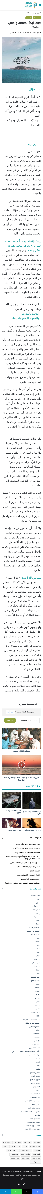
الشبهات (37, 966)
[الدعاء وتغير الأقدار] (11, 823)
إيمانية (38, 913)
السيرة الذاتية (35, 963)
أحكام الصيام (6, 1142)
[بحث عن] (40, 5)
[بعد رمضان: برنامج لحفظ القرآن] (11, 800)
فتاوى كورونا (35, 1083)
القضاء (38, 1016)
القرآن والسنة (35, 1012)
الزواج (38, 952)
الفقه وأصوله (15, 1146)
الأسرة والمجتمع (35, 1146)
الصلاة (38, 970)
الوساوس (37, 1041)
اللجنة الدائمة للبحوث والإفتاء (30, 1019)
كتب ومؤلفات (35, 1097)
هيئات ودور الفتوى (33, 1122)
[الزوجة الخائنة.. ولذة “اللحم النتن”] (31, 800)
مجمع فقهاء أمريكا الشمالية (30, 1111)
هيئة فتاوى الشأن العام (32, 1129)
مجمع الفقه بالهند (34, 1108)
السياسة (37, 959)
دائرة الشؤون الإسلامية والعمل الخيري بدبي (26, 1051)
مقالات (37, 1115)
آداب (38, 899)
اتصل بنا (21, 1178)
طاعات (38, 1065)
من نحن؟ (18, 1175)
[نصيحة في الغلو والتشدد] (31, 823)
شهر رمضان (36, 1154)
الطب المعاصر (35, 977)
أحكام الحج (37, 1142)
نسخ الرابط (10, 720)
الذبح (38, 945)
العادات (37, 991)
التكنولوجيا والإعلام (33, 931)
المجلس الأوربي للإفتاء (32, 1023)
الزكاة (38, 949)
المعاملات (36, 1033)
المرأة (38, 1030)
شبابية (38, 1062)
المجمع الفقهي (34, 1026)
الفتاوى (37, 1005)
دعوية (38, 1058)
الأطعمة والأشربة (34, 927)
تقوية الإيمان (36, 1044)
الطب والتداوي (35, 980)
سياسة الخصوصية (8, 1175)
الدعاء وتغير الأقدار (14, 830)
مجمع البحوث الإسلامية (32, 1101)
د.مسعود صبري (34, 1048)
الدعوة (29, 18)
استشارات (30, 13)
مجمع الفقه (36, 1104)
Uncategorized (35, 895)
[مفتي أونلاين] (30, 5)
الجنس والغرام (35, 934)
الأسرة (38, 920)
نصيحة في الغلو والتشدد (32, 830)
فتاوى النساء (36, 1158)
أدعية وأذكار (36, 906)
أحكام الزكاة (27, 1142)
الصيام (38, 973)
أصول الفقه (36, 910)
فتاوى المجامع (35, 1079)
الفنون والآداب (35, 1009)
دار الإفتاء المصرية (34, 1055)
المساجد (5, 1146)
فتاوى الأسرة (35, 1076)
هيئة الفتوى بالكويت (33, 1125)
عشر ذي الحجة (25, 1154)
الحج (38, 938)
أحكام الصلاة (17, 1142)
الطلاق (38, 984)
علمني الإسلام (35, 1072)
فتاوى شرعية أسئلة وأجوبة (31, 1175)
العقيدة (37, 1002)
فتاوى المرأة (14, 1154)
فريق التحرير (36, 32)
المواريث (37, 1037)
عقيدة (38, 1069)
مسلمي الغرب (36, 1162)
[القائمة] (3, 5)
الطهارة (37, 987)
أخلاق (38, 903)
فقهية (37, 1090)
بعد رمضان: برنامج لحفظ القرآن (13, 811)
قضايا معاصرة (35, 1094)
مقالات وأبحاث (35, 1118)
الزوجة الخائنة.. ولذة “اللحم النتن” (32, 812)
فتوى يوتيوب (35, 1087)
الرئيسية (37, 13)
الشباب (25, 1146)
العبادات (37, 995)
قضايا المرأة (25, 1158)
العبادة (37, 998)
